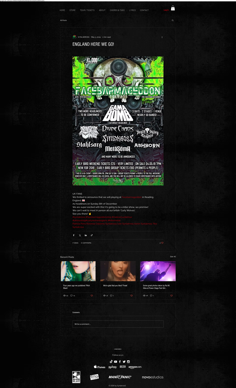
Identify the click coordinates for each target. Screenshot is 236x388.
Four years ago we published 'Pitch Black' (76, 286)
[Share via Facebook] (74, 235)
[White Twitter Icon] (124, 362)
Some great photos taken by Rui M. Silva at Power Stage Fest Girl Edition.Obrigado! (156, 286)
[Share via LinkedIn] (86, 235)
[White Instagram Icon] (128, 362)
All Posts (63, 20)
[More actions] (162, 37)
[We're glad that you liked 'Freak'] (118, 271)
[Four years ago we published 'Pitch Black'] (78, 271)
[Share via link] (92, 235)
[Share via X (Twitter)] (80, 235)
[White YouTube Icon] (115, 362)
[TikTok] (111, 362)
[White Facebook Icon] (120, 362)
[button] (173, 8)
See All (173, 257)
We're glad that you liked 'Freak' (115, 285)
